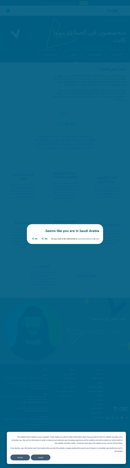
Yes (45, 238)
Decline (20, 457)
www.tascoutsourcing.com (88, 238)
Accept (40, 457)
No (36, 238)
